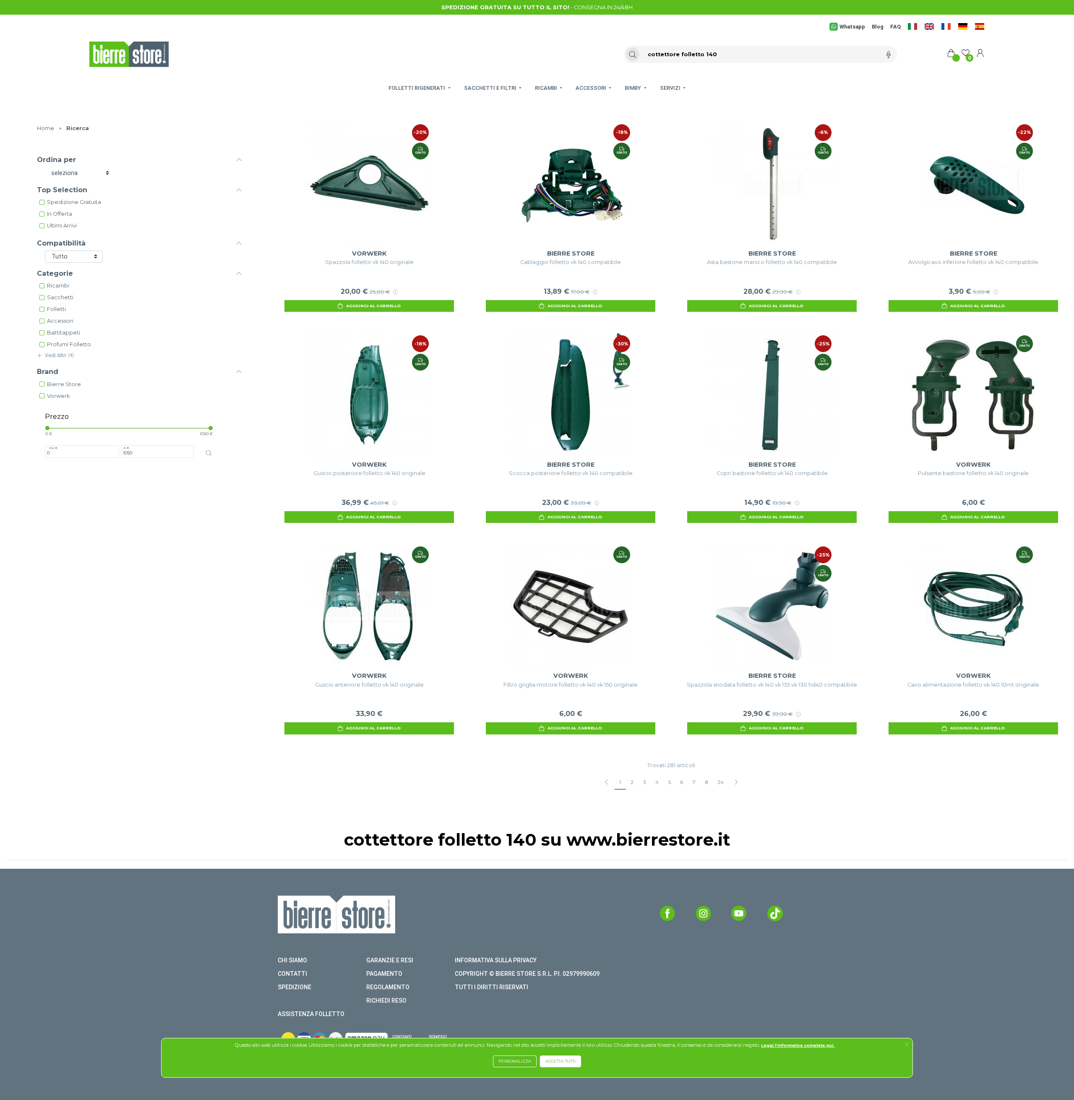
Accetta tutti (560, 1061)
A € (126, 448)
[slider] (47, 428)
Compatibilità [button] (61, 243)
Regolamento (387, 987)
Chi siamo (292, 960)
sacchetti (60, 297)
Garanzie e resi (389, 960)
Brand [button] (47, 372)
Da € (53, 448)
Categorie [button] (55, 273)
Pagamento (384, 973)
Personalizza (514, 1061)
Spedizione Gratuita (74, 202)
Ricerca (77, 128)
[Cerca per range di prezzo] (209, 453)
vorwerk (58, 396)
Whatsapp (852, 27)
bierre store (64, 384)
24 (720, 782)
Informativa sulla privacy (496, 960)
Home (45, 128)
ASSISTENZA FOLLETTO (311, 1014)
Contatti (292, 973)
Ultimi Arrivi (62, 225)
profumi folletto (69, 344)
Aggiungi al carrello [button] (373, 305)
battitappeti (63, 332)
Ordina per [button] (56, 160)
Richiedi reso (386, 1000)
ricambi (58, 285)
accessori (60, 321)
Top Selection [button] (62, 190)
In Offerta (59, 214)
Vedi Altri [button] (59, 355)
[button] (907, 1045)
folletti (56, 309)
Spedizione (294, 987)
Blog (878, 27)
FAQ (895, 27)
